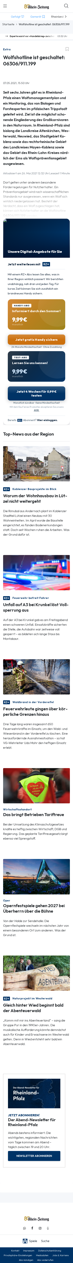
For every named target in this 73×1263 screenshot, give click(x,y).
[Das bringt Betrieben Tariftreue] (36, 785)
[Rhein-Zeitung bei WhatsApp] (24, 1228)
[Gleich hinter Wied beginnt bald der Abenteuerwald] (36, 973)
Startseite (8, 24)
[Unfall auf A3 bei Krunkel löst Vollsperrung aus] (36, 572)
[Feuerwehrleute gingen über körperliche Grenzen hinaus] (36, 676)
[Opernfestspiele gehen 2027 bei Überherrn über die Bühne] (36, 876)
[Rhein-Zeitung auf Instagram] (40, 1228)
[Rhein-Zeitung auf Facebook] (32, 1228)
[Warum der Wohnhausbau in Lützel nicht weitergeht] (36, 463)
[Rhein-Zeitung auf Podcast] (48, 1228)
